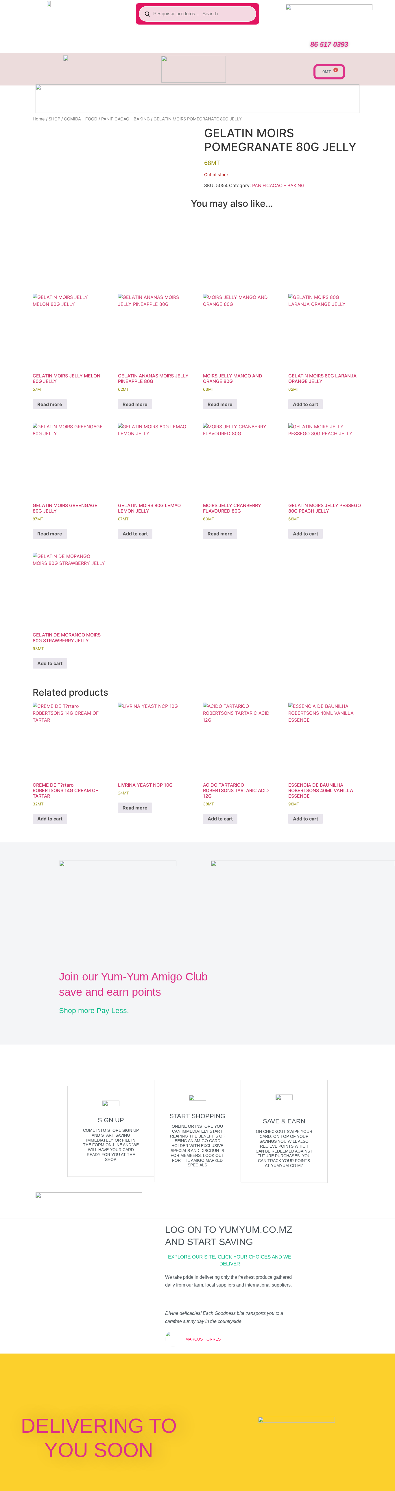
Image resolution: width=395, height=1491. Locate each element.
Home (39, 119)
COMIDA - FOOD (80, 119)
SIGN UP (111, 1120)
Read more (49, 404)
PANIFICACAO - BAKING (125, 119)
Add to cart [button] (305, 404)
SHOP (54, 119)
